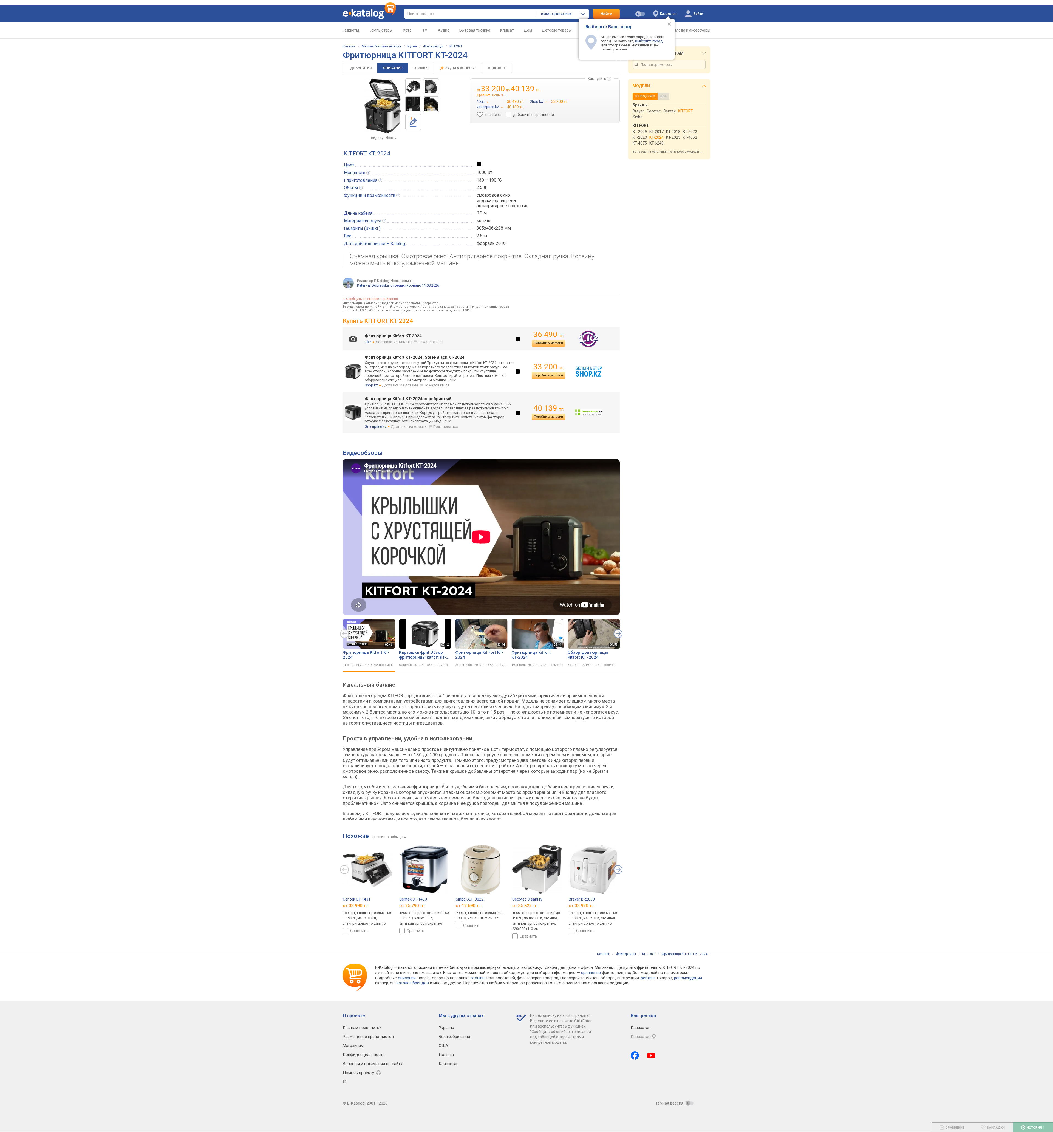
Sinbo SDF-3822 (469, 899)
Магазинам (353, 1045)
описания (407, 977)
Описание (392, 68)
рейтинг (648, 977)
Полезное (497, 68)
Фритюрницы (433, 46)
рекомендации (688, 977)
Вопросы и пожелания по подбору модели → (668, 152)
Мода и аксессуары (692, 30)
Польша (446, 1054)
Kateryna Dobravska (373, 285)
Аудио (443, 30)
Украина (446, 1027)
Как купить (597, 79)
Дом (528, 30)
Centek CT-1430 (413, 899)
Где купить (360, 68)
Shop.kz (371, 385)
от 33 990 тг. (356, 905)
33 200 (548, 366)
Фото (407, 30)
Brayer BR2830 (582, 899)
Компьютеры (380, 30)
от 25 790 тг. (412, 905)
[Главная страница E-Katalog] (369, 13)
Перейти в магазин (548, 343)
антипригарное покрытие (502, 205)
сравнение (591, 972)
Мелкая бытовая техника (381, 46)
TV (424, 30)
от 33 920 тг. (582, 905)
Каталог (349, 46)
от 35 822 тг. (525, 905)
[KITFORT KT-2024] (413, 86)
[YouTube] (651, 1055)
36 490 (548, 334)
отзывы (478, 977)
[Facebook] (635, 1055)
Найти (606, 14)
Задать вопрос (461, 68)
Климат (507, 30)
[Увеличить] (382, 105)
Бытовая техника (474, 30)
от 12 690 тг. (469, 905)
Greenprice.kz (376, 426)
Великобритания (454, 1036)
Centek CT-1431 (356, 899)
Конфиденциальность (364, 1054)
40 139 (548, 408)
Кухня (412, 46)
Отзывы (421, 68)
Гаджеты (351, 30)
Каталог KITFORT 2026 (359, 310)
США (443, 1045)
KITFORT (455, 46)
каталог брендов (413, 982)
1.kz (368, 342)
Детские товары (556, 30)
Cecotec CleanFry (527, 899)
